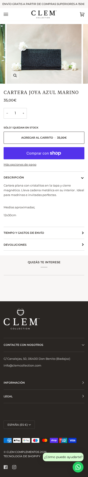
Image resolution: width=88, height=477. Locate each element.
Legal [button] (8, 396)
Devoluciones (15, 244)
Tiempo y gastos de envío (24, 232)
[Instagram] (14, 467)
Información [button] (14, 382)
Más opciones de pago (20, 164)
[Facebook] (6, 467)
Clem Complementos (23, 452)
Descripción (14, 177)
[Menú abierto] (10, 14)
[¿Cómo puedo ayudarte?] (78, 467)
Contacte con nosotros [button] (23, 344)
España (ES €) (17, 424)
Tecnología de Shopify (22, 456)
